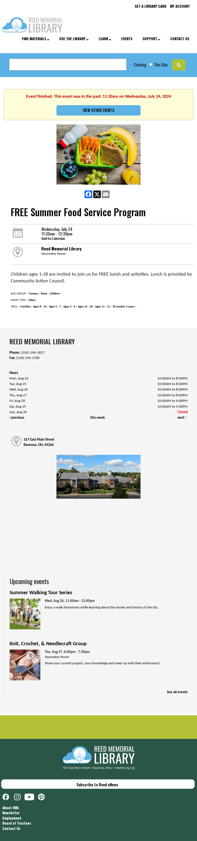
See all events (177, 692)
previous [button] (17, 418)
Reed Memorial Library (61, 248)
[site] (178, 65)
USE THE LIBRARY (72, 38)
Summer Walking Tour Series (41, 592)
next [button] (181, 418)
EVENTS (126, 38)
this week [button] (97, 418)
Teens (44, 293)
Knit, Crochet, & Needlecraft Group (48, 643)
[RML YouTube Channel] (31, 796)
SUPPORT (150, 38)
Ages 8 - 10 (39, 306)
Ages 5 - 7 (55, 306)
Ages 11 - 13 (102, 306)
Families (25, 306)
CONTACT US (179, 38)
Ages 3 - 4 (69, 306)
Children (55, 293)
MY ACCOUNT (180, 6)
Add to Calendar (53, 239)
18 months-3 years (123, 306)
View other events (98, 110)
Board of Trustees (16, 823)
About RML (10, 807)
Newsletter (11, 812)
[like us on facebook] (8, 796)
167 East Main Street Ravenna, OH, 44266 (39, 442)
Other (32, 300)
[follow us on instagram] (19, 796)
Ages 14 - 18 (85, 306)
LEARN (104, 38)
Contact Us (11, 828)
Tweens (33, 293)
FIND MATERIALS (34, 38)
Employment (11, 818)
